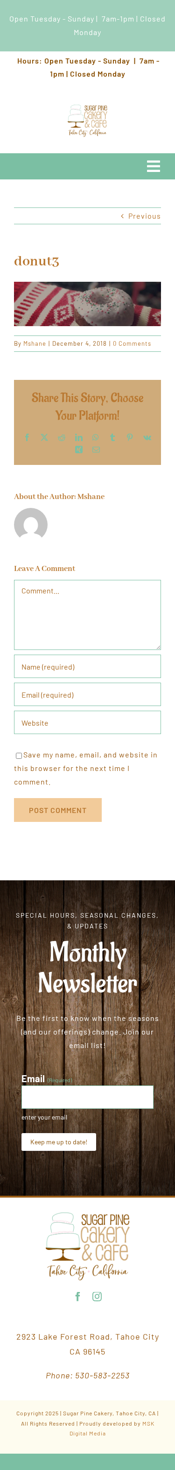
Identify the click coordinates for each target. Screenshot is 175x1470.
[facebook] (78, 1296)
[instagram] (97, 1296)
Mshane (34, 343)
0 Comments (132, 343)
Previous (144, 215)
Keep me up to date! (58, 1142)
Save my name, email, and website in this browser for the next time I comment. (86, 768)
